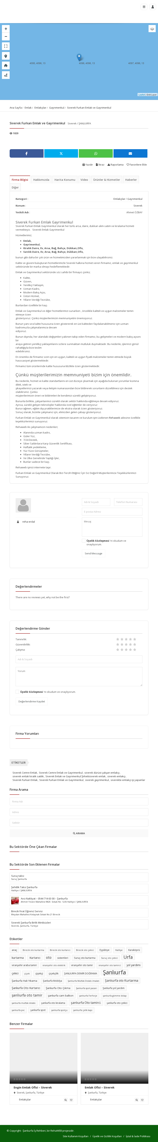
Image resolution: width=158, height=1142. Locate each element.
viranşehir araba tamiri (24, 965)
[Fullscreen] (6, 46)
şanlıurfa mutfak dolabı (23, 1003)
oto (48, 957)
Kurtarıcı (34, 958)
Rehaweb (114, 417)
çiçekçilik (53, 973)
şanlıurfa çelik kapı (82, 1010)
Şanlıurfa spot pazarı (86, 988)
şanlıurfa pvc (18, 1010)
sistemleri (62, 958)
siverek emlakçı (116, 776)
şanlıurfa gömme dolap (115, 995)
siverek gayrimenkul (97, 780)
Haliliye (119, 950)
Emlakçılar (40, 107)
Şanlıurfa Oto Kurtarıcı (26, 988)
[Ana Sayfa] (6, 65)
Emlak (28, 107)
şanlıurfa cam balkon (60, 995)
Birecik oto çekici (85, 950)
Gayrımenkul (56, 107)
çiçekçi (39, 973)
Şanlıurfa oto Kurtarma (121, 980)
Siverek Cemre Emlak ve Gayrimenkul (61, 772)
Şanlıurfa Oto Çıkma (58, 988)
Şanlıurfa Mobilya (52, 980)
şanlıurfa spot (37, 1010)
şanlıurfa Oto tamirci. (86, 1003)
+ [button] (6, 28)
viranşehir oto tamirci (110, 965)
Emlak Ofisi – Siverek (99, 1087)
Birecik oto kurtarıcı (60, 950)
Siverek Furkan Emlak (25, 780)
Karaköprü (134, 950)
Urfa (128, 957)
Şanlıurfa (114, 972)
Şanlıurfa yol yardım (113, 988)
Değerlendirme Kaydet (31, 701)
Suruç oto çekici (109, 958)
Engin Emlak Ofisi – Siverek (33, 1087)
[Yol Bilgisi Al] (6, 75)
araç (14, 950)
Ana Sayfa (16, 107)
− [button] (6, 36)
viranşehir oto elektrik (54, 965)
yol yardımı (133, 965)
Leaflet (142, 94)
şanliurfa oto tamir (27, 995)
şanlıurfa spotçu (59, 1010)
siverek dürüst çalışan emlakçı (101, 772)
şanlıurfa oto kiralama (53, 1003)
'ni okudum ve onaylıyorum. (106, 542)
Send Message (93, 553)
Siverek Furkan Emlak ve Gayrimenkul (89, 107)
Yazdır (89, 164)
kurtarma (18, 958)
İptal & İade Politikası (138, 1136)
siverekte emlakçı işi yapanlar (128, 780)
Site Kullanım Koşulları (75, 1136)
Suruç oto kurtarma (84, 958)
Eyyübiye (104, 950)
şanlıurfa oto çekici (117, 1003)
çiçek (27, 973)
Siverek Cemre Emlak (25, 772)
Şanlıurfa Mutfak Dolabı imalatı (83, 981)
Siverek (138, 205)
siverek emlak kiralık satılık (28, 776)
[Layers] (152, 28)
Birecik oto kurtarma (33, 950)
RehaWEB (56, 1130)
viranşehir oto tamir (82, 965)
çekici (15, 973)
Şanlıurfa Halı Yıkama (24, 980)
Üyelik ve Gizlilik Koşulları (107, 1136)
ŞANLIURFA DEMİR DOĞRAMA (80, 973)
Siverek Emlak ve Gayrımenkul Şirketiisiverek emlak (75, 776)
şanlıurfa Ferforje (88, 995)
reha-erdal (28, 521)
